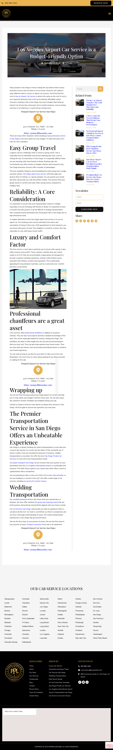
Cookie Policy (34, 696)
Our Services (33, 676)
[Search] (100, 89)
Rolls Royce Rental (55, 679)
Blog (31, 682)
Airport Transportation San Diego (60, 692)
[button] (109, 13)
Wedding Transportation (57, 676)
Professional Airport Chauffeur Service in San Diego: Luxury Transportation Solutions (94, 135)
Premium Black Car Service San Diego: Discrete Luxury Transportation (94, 178)
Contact (32, 686)
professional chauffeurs (33, 333)
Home (31, 666)
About (31, 669)
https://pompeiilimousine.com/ (38, 133)
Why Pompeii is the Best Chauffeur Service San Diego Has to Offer (94, 149)
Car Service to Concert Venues (60, 696)
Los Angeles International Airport (60, 689)
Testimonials (33, 679)
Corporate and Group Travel (59, 669)
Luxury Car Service (55, 666)
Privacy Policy (34, 689)
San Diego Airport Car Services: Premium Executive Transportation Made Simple (94, 163)
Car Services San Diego (57, 672)
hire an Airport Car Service (25, 96)
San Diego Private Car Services (60, 686)
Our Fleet (32, 672)
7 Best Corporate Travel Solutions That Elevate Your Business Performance (93, 120)
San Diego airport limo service (34, 174)
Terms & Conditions (36, 692)
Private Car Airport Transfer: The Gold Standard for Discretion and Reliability (94, 104)
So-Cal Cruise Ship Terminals (59, 682)
